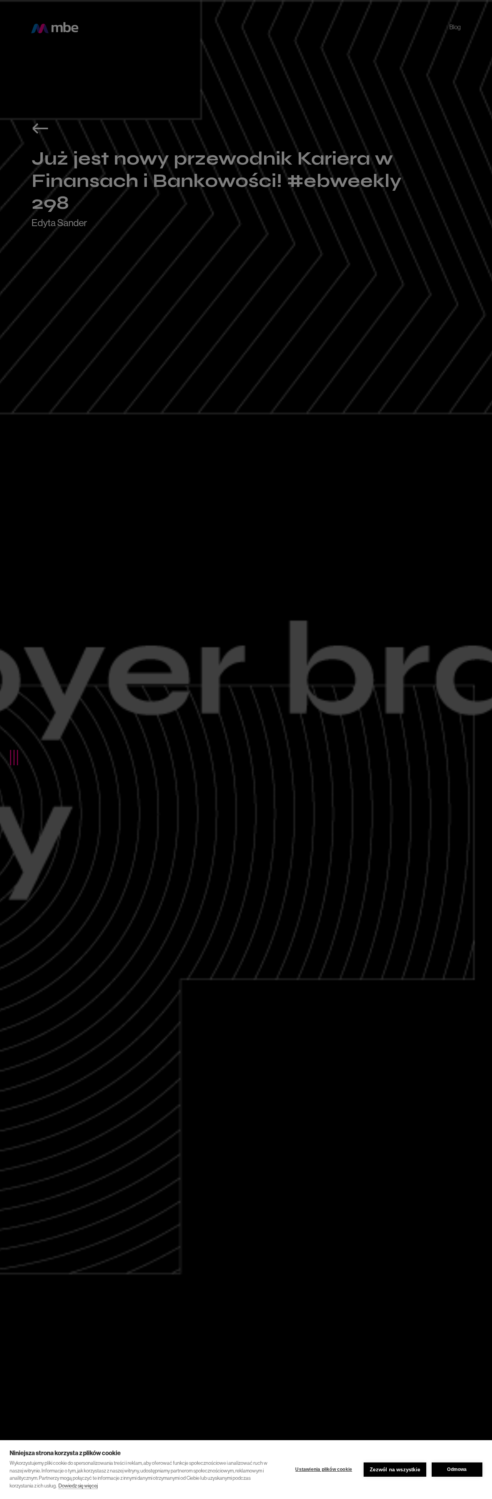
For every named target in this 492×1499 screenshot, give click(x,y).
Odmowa (457, 1469)
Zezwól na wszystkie (395, 1469)
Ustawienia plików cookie (323, 1469)
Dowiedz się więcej (78, 1486)
